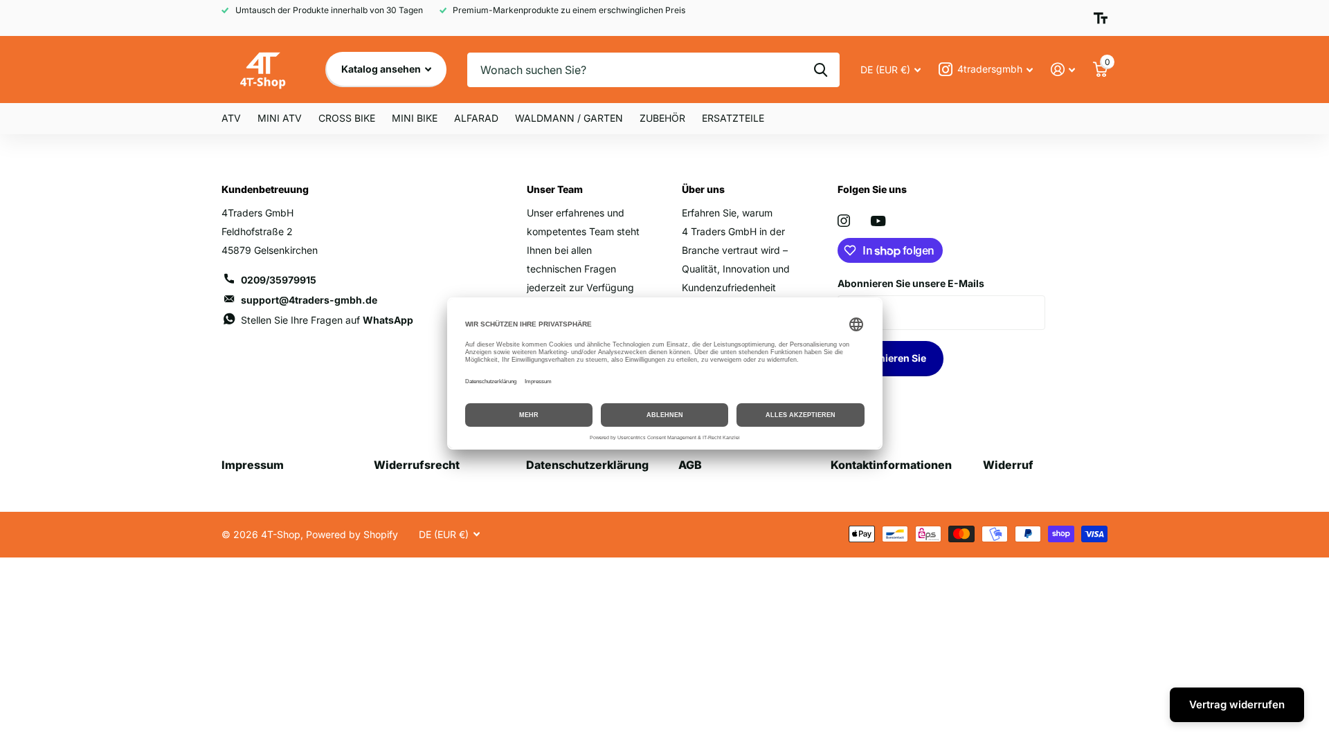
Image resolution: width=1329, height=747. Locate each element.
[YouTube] (878, 221)
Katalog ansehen (382, 69)
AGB (690, 465)
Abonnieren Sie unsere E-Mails (911, 283)
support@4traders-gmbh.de (309, 300)
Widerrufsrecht (417, 465)
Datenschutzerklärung (587, 465)
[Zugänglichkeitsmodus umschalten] (1101, 18)
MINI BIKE (414, 118)
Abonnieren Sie (890, 358)
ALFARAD (476, 118)
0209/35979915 (278, 280)
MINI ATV (279, 118)
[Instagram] (844, 220)
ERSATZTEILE (733, 118)
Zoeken (821, 70)
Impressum (253, 465)
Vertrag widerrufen (1237, 704)
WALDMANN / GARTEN (569, 118)
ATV (231, 118)
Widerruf (1008, 465)
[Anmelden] (1063, 69)
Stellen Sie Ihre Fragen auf (327, 320)
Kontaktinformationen (891, 465)
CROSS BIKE (346, 118)
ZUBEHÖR (662, 118)
